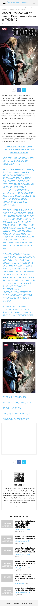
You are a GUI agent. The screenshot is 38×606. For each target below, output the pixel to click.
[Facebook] (19, 90)
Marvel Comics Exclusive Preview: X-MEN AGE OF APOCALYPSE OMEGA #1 (25, 550)
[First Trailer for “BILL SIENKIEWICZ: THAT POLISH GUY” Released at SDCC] (7, 578)
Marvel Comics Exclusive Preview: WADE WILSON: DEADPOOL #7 (25, 563)
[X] (24, 90)
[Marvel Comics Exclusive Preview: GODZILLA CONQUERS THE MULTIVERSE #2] (7, 524)
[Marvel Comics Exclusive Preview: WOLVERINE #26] (7, 540)
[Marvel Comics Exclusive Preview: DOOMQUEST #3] (7, 591)
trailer (22, 239)
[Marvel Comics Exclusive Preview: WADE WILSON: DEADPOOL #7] (7, 564)
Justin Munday (19, 583)
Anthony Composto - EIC (22, 529)
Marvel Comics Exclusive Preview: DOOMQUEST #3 (25, 589)
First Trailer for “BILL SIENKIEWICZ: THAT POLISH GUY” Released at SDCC (25, 578)
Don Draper (6, 23)
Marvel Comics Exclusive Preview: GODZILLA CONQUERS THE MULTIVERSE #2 (25, 524)
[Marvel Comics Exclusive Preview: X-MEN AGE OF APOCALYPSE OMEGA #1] (7, 551)
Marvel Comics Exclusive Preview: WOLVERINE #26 (25, 537)
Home (3, 8)
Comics (9, 8)
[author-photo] (19, 482)
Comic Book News (18, 8)
